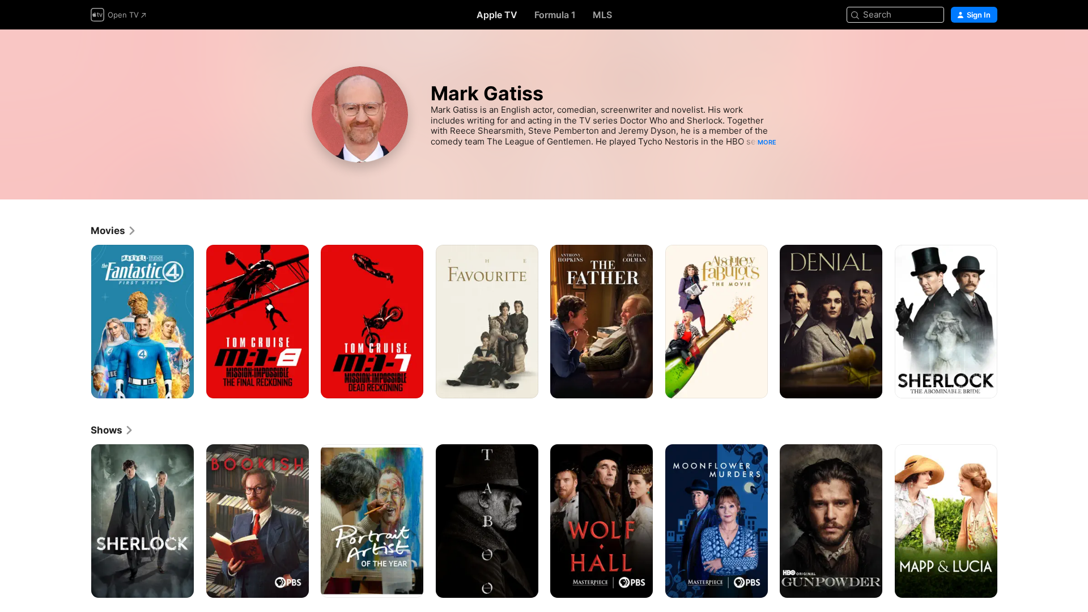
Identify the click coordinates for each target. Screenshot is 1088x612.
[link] (114, 230)
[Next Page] (1009, 321)
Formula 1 (555, 14)
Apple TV (497, 14)
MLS (602, 14)
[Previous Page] (79, 321)
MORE (767, 142)
